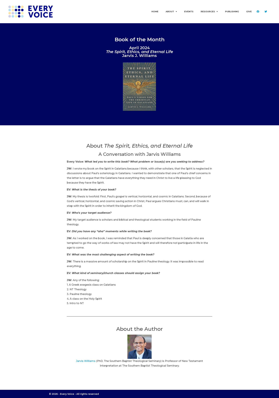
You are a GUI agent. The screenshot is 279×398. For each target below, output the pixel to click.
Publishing (232, 11)
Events (188, 11)
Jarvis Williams (85, 361)
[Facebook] (258, 11)
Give (249, 11)
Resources (208, 11)
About (170, 11)
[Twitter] (265, 11)
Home (154, 11)
